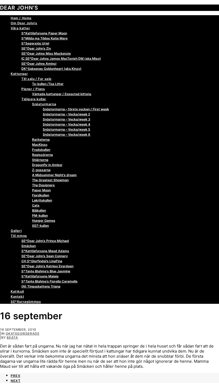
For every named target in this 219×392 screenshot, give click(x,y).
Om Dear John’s (24, 23)
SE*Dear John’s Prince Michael (45, 241)
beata (12, 338)
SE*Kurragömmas (26, 302)
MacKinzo (39, 145)
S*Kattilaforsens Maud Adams (45, 251)
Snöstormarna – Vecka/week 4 (66, 124)
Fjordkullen (40, 195)
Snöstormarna (44, 104)
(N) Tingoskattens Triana (40, 286)
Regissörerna (42, 155)
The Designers (43, 185)
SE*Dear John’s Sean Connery (44, 256)
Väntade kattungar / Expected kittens (61, 94)
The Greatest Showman (50, 180)
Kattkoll (17, 291)
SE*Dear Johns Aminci (38, 64)
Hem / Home (21, 18)
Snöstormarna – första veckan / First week (76, 109)
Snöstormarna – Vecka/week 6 (66, 134)
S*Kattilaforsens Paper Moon (44, 33)
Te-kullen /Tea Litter (48, 84)
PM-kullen (40, 215)
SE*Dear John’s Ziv (36, 48)
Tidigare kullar (33, 99)
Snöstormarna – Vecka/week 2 (66, 114)
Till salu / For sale (36, 79)
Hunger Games (43, 221)
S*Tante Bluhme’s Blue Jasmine (45, 271)
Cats (36, 205)
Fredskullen (41, 150)
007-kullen (40, 226)
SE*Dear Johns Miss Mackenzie (46, 53)
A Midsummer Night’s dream (54, 175)
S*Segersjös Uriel (35, 43)
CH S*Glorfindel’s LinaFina (41, 261)
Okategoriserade (22, 334)
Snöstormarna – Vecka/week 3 (66, 119)
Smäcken (28, 246)
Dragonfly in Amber (47, 165)
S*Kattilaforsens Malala (39, 276)
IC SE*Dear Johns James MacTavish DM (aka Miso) (61, 58)
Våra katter (20, 28)
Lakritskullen (42, 200)
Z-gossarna (41, 170)
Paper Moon (41, 190)
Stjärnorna (40, 160)
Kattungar (19, 74)
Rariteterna (41, 140)
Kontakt (17, 296)
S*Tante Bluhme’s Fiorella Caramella (49, 281)
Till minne (19, 236)
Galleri (16, 231)
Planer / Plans (33, 89)
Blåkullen (39, 210)
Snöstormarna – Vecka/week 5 (66, 129)
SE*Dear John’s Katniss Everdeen (47, 266)
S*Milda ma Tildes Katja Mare (44, 38)
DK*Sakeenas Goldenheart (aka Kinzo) (51, 69)
